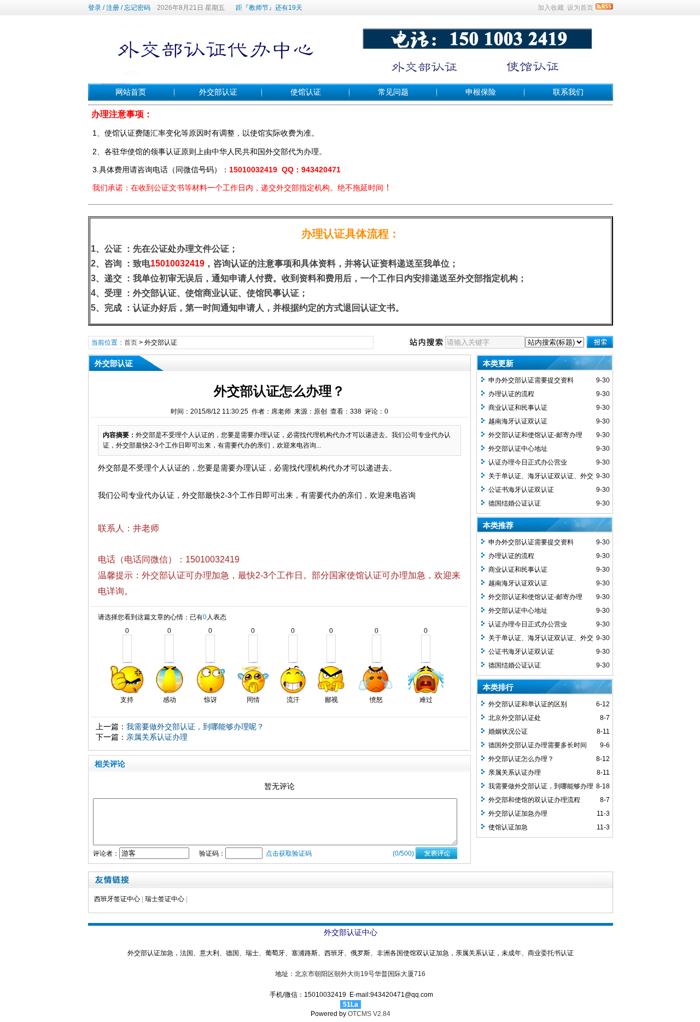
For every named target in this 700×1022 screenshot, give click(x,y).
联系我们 (568, 92)
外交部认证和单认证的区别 (527, 704)
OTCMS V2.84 (369, 1014)
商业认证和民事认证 (517, 407)
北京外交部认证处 (514, 718)
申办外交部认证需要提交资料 (531, 380)
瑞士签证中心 (164, 899)
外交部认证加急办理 (517, 813)
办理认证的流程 (511, 394)
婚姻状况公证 (508, 731)
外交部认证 (218, 92)
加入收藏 (551, 7)
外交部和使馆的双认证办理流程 (534, 800)
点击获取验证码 (289, 853)
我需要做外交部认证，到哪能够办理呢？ (195, 726)
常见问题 (393, 92)
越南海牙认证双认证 (517, 421)
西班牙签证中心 (117, 899)
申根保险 (480, 92)
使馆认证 (305, 92)
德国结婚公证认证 (514, 503)
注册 (112, 7)
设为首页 (580, 7)
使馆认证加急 (508, 827)
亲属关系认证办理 (157, 737)
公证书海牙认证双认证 (521, 489)
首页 (130, 342)
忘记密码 (137, 7)
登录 (94, 7)
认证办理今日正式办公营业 (527, 462)
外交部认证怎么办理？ (521, 759)
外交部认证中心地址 (517, 448)
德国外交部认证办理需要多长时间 (537, 745)
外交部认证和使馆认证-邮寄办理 (535, 435)
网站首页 (130, 92)
